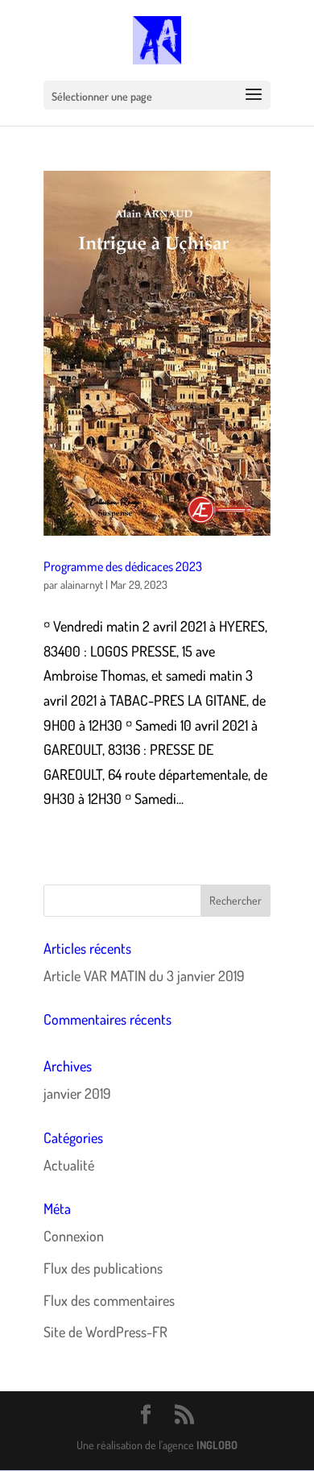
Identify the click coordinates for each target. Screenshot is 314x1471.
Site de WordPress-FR (105, 1331)
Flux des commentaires (109, 1300)
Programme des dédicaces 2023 (122, 566)
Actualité (68, 1165)
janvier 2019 (77, 1093)
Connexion (73, 1236)
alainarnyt (81, 584)
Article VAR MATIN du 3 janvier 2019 (144, 975)
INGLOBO (217, 1445)
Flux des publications (103, 1268)
